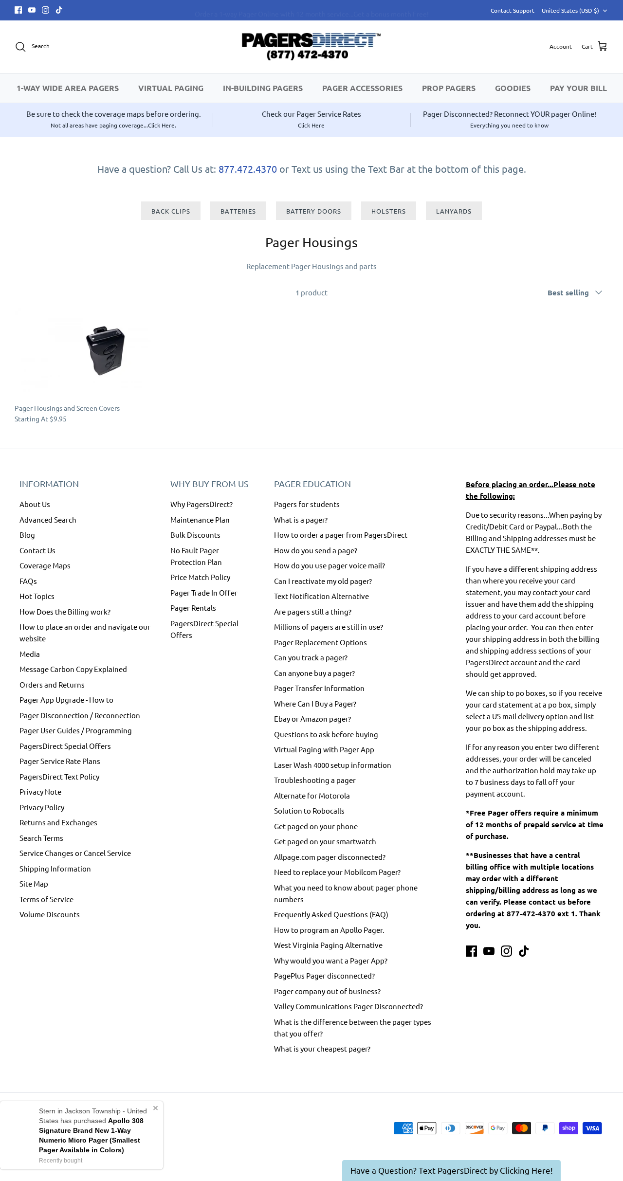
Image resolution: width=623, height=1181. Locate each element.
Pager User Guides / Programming (75, 730)
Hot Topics (37, 595)
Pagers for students (307, 504)
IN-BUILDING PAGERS (263, 88)
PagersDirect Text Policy (59, 776)
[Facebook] (18, 10)
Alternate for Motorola (312, 795)
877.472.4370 (248, 169)
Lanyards (454, 211)
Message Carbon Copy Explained (73, 668)
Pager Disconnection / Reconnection (79, 715)
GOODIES (513, 88)
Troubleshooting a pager (315, 779)
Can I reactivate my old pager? (323, 580)
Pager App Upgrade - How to (66, 699)
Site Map (33, 883)
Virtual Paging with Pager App (324, 749)
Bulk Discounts (195, 534)
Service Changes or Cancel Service (75, 852)
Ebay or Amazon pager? (312, 718)
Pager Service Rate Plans (59, 760)
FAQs (28, 580)
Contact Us (37, 550)
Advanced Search (47, 519)
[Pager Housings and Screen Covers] (110, 353)
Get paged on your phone (316, 826)
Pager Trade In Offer (204, 592)
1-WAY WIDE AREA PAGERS (68, 88)
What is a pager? (301, 519)
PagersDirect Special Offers (65, 745)
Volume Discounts (49, 914)
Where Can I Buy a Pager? (315, 703)
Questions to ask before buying (326, 734)
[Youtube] (32, 10)
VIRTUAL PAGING (170, 88)
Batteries (238, 211)
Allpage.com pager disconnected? (329, 856)
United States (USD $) (570, 10)
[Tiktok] (59, 10)
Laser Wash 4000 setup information (332, 764)
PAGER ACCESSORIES (362, 88)
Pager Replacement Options (320, 642)
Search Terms (41, 837)
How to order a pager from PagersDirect (340, 534)
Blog (27, 534)
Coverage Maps (45, 565)
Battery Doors (314, 211)
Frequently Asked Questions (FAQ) (331, 914)
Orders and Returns (52, 684)
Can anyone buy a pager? (314, 672)
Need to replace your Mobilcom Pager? (337, 871)
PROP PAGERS (449, 88)
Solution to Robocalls (309, 810)
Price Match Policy (200, 576)
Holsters (388, 211)
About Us (34, 504)
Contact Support (512, 10)
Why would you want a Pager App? (330, 960)
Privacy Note (40, 791)
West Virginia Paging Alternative (328, 944)
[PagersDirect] (311, 46)
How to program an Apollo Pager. (329, 929)
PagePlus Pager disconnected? (324, 975)
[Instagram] (45, 10)
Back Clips (170, 211)
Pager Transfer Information (319, 687)
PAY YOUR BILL (578, 88)
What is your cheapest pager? (322, 1048)
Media (29, 653)
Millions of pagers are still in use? (328, 626)
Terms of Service (46, 899)
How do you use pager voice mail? (329, 565)
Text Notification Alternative (321, 595)
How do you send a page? (315, 550)
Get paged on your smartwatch (325, 841)
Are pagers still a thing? (312, 611)
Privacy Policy (41, 807)
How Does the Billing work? (64, 611)
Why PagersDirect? (201, 504)
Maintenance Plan (200, 519)
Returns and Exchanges (58, 822)
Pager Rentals (193, 607)
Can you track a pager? (311, 657)
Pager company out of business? (327, 991)
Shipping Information (55, 868)
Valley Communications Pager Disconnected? (348, 1006)
